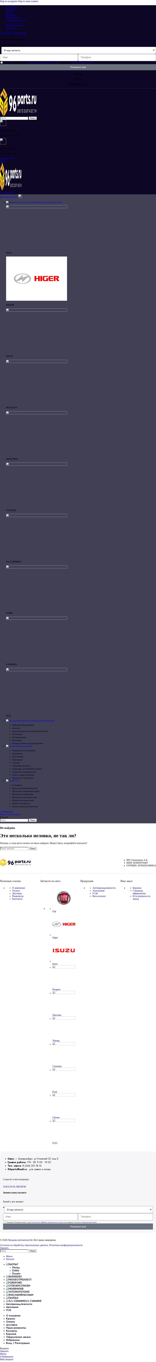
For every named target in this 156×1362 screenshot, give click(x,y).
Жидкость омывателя (22, 794)
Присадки (17, 759)
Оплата (16, 890)
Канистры (17, 740)
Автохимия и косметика (23, 750)
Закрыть (4, 1248)
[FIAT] (36, 207)
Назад (16, 1267)
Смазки (16, 762)
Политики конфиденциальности (82, 63)
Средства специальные (24, 771)
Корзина (137, 888)
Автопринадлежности (103, 888)
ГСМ (95, 893)
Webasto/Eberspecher (23, 725)
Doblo (15, 1270)
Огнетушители (19, 737)
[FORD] (36, 567)
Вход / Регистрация (18, 1343)
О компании (18, 888)
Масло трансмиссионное (25, 806)
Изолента (17, 734)
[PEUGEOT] (36, 362)
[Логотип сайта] (18, 115)
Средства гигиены (21, 765)
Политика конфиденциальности (66, 1245)
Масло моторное (21, 803)
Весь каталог (99, 896)
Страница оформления (139, 892)
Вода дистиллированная (24, 788)
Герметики (17, 753)
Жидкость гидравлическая (25, 791)
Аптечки (16, 728)
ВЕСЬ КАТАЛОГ (9, 197)
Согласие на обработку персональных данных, (24, 1245)
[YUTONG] (36, 465)
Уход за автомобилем (23, 774)
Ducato (16, 1273)
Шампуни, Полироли (23, 777)
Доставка (17, 893)
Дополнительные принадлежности (30, 731)
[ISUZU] (36, 310)
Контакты (17, 899)
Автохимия (98, 890)
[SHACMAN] (36, 413)
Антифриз (17, 785)
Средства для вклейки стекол (27, 768)
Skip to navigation (9, 1)
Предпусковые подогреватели (27, 743)
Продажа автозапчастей (20, 1240)
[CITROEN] (36, 619)
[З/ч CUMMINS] (36, 516)
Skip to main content (28, 1)
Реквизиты (17, 896)
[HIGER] (36, 300)
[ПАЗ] (36, 670)
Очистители (18, 756)
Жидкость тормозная (23, 800)
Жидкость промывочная (24, 797)
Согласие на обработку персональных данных (44, 63)
